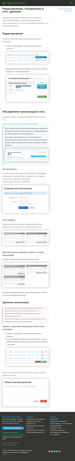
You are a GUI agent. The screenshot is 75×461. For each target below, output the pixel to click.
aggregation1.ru (7, 454)
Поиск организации (55, 426)
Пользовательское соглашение (35, 430)
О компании (29, 428)
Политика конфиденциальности (35, 432)
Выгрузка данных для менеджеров (13, 434)
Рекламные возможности (10, 432)
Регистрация (54, 419)
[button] (49, 451)
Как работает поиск (56, 428)
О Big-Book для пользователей (35, 419)
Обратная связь (31, 423)
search (71, 3)
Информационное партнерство (35, 426)
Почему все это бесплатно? (58, 421)
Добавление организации (57, 430)
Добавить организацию (13, 428)
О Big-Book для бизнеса (33, 421)
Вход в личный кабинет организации (65, 10)
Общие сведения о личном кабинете (61, 423)
